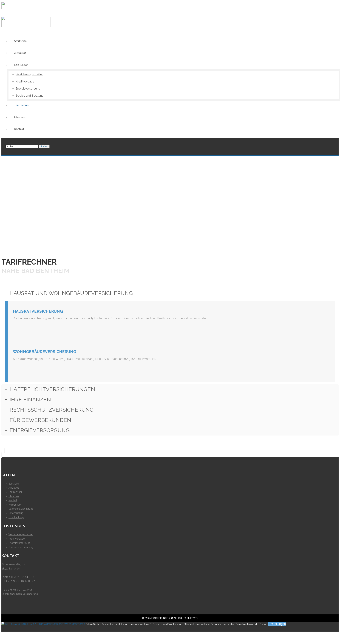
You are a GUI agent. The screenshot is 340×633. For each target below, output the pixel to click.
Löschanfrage (16, 517)
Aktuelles (13, 487)
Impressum (14, 504)
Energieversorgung (19, 543)
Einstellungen (277, 624)
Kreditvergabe (16, 538)
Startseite (13, 483)
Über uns (13, 496)
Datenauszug (15, 513)
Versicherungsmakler (20, 534)
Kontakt (12, 500)
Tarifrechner (15, 492)
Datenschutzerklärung (20, 508)
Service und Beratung (20, 547)
